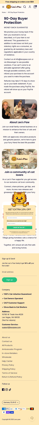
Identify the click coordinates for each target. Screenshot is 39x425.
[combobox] (19, 223)
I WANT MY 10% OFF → (19, 227)
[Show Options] (31, 223)
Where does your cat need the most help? (17, 221)
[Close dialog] (34, 207)
